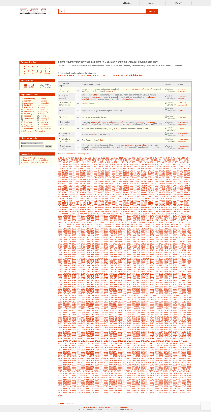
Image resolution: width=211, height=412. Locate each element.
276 (142, 171)
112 (84, 162)
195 (117, 166)
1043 (152, 216)
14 (84, 158)
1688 (170, 263)
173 (170, 164)
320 (167, 173)
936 (120, 209)
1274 (134, 233)
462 (145, 182)
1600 (166, 257)
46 (166, 158)
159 (120, 164)
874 (163, 205)
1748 (180, 267)
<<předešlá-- (71, 154)
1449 (138, 246)
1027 (79, 216)
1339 (166, 237)
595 (91, 190)
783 (102, 201)
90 (147, 160)
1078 (180, 218)
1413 (106, 244)
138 (176, 162)
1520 (65, 252)
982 (152, 212)
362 (185, 175)
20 (99, 158)
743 (91, 199)
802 (170, 201)
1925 (60, 282)
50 (177, 158)
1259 (65, 233)
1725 (74, 267)
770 (188, 199)
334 (84, 175)
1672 (97, 263)
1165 (171, 224)
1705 (115, 265)
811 (70, 203)
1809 (60, 274)
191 (102, 166)
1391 (138, 242)
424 (142, 179)
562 (106, 188)
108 (70, 162)
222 (81, 169)
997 (74, 214)
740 (81, 199)
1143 (73, 224)
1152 (113, 224)
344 (120, 175)
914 (174, 207)
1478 (138, 248)
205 (152, 166)
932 (106, 209)
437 (188, 179)
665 (77, 194)
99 (170, 160)
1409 (88, 244)
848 (70, 205)
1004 (104, 214)
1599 (161, 257)
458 (131, 182)
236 (131, 169)
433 (174, 179)
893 (99, 207)
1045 (161, 216)
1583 (88, 257)
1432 (60, 246)
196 (120, 166)
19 (96, 158)
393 (163, 177)
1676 (115, 263)
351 (145, 175)
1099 (143, 220)
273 (131, 171)
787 (117, 201)
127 (137, 162)
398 (181, 177)
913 (170, 207)
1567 (147, 255)
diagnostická (143, 122)
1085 (79, 220)
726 (163, 197)
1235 (88, 231)
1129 (143, 222)
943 (145, 209)
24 (109, 158)
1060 (97, 218)
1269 (111, 233)
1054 (69, 218)
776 (77, 201)
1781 (65, 272)
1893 (180, 278)
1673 (101, 263)
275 (138, 171)
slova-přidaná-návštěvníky (127, 75)
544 (174, 186)
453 (113, 182)
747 (106, 199)
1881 (124, 278)
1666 (69, 263)
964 (88, 212)
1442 (106, 246)
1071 (147, 218)
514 (66, 186)
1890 (166, 278)
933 (109, 209)
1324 (97, 237)
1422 (147, 244)
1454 (161, 246)
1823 (124, 274)
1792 (115, 272)
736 (66, 199)
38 (146, 158)
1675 (111, 263)
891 (91, 207)
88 (142, 160)
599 (106, 190)
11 (76, 158)
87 (139, 160)
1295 (97, 235)
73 (103, 160)
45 (164, 158)
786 (113, 201)
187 (88, 166)
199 (131, 166)
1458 (180, 246)
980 (145, 212)
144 (66, 164)
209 (167, 166)
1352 (92, 239)
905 (142, 207)
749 (113, 199)
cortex (95, 145)
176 (181, 164)
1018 (168, 214)
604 (124, 190)
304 (109, 173)
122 (119, 162)
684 (145, 194)
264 (99, 171)
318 (159, 173)
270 (120, 171)
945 (152, 209)
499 (145, 184)
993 (59, 214)
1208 (97, 229)
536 (145, 186)
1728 (88, 267)
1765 (124, 270)
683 (142, 194)
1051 (189, 216)
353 (152, 175)
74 (106, 160)
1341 (175, 237)
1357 (115, 239)
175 (178, 164)
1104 (165, 220)
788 (120, 201)
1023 (60, 216)
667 (84, 194)
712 (113, 197)
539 (156, 186)
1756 (83, 270)
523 (99, 186)
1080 (189, 218)
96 (162, 160)
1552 (79, 255)
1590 (120, 257)
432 (170, 179)
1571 (166, 255)
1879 (115, 278)
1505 (129, 250)
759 (149, 199)
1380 (88, 242)
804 (178, 201)
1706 (120, 265)
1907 (111, 280)
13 (81, 158)
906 (145, 207)
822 (109, 203)
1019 (172, 214)
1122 (112, 222)
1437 (83, 246)
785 (109, 201)
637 (109, 192)
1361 (134, 239)
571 (138, 188)
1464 (74, 248)
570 (135, 188)
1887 (152, 278)
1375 (65, 242)
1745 (166, 267)
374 (95, 177)
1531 (115, 252)
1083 (69, 220)
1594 (138, 257)
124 (126, 162)
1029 (88, 216)
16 (89, 158)
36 (140, 158)
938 (127, 209)
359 (174, 175)
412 (98, 179)
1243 (124, 231)
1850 (115, 276)
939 (131, 209)
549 (59, 188)
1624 (143, 259)
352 (149, 175)
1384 (106, 242)
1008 (122, 214)
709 (102, 197)
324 (181, 173)
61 (72, 160)
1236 (92, 231)
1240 (111, 231)
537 (149, 186)
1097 (134, 220)
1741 (147, 267)
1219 (147, 229)
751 (120, 199)
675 (113, 194)
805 (181, 201)
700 (70, 197)
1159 (145, 224)
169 (156, 164)
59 (67, 160)
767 (178, 199)
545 (178, 186)
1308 (157, 235)
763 (163, 199)
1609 (74, 259)
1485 (170, 248)
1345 (60, 239)
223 (84, 169)
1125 (125, 222)
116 (98, 162)
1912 (133, 280)
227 (99, 169)
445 (84, 182)
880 (185, 205)
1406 (74, 244)
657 (181, 192)
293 (70, 173)
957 (63, 212)
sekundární (129, 145)
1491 (65, 250)
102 (180, 160)
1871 (79, 278)
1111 (64, 222)
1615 (101, 259)
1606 (60, 259)
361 (181, 175)
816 (88, 203)
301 (99, 173)
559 (95, 188)
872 (156, 205)
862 (120, 205)
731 (181, 197)
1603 (180, 257)
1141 (64, 224)
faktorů (95, 95)
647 (145, 192)
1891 (170, 278)
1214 (124, 229)
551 (66, 188)
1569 (157, 255)
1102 (156, 220)
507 (174, 184)
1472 (111, 248)
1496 (88, 250)
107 (66, 162)
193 (109, 166)
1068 (134, 218)
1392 (143, 242)
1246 (138, 231)
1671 (92, 263)
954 (185, 209)
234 (124, 169)
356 (163, 175)
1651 (134, 261)
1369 (170, 239)
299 (91, 173)
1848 (106, 276)
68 (90, 160)
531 (127, 186)
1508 (143, 250)
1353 (97, 239)
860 (113, 205)
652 (163, 192)
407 (81, 179)
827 (127, 203)
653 (167, 192)
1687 (166, 263)
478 (70, 184)
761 (156, 199)
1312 (175, 235)
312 (138, 173)
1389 (129, 242)
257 (74, 171)
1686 (161, 263)
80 (121, 160)
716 (127, 197)
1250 (157, 231)
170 (160, 164)
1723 (65, 267)
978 (138, 212)
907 (149, 207)
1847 (101, 276)
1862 (170, 276)
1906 (106, 280)
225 (91, 169)
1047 (170, 216)
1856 (143, 276)
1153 (118, 224)
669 (91, 194)
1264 (88, 233)
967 (99, 212)
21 (102, 158)
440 (66, 182)
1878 (111, 278)
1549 (65, 255)
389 (149, 177)
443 (77, 182)
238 (138, 169)
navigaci (93, 149)
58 (64, 160)
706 (91, 197)
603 (120, 190)
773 (66, 201)
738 (74, 199)
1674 (106, 263)
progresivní (95, 122)
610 (145, 190)
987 (170, 212)
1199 (189, 227)
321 (170, 173)
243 (156, 169)
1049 (180, 216)
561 (102, 188)
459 (135, 182)
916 (181, 207)
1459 (184, 246)
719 (138, 197)
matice (103, 122)
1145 (82, 224)
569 (131, 188)
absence (151, 97)
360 (178, 175)
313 (142, 173)
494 (127, 184)
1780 (60, 272)
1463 (69, 248)
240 (145, 169)
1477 (134, 248)
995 (66, 214)
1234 (83, 231)
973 (120, 212)
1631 (175, 259)
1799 (147, 272)
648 (149, 192)
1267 (101, 233)
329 (66, 175)
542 (167, 186)
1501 (111, 250)
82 (126, 160)
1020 (177, 214)
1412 (101, 244)
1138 (183, 222)
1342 (180, 237)
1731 (101, 267)
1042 (147, 216)
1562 (124, 255)
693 (178, 194)
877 (174, 205)
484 (91, 184)
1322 (88, 237)
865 (131, 205)
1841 (74, 276)
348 (135, 175)
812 (73, 203)
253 (59, 171)
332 (77, 175)
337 (95, 175)
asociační (139, 145)
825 (120, 203)
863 (124, 205)
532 (131, 186)
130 (147, 162)
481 (81, 184)
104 (187, 160)
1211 (111, 229)
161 (127, 164)
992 (188, 212)
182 (70, 166)
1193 (162, 227)
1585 (97, 257)
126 (133, 162)
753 (127, 199)
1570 (161, 255)
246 (167, 169)
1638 (74, 261)
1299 (115, 235)
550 (63, 188)
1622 (133, 259)
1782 (69, 272)
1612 (88, 259)
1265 (92, 233)
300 (95, 173)
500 (149, 184)
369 (77, 177)
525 (106, 186)
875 (167, 205)
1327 (111, 237)
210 (170, 166)
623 (59, 192)
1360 (129, 239)
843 (185, 203)
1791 (111, 272)
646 (142, 192)
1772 (157, 270)
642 (127, 192)
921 (66, 209)
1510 (152, 250)
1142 (69, 224)
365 (63, 177)
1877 (106, 278)
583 (181, 188)
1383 (101, 242)
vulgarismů (129, 89)
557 (88, 188)
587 (63, 190)
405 (74, 179)
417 (116, 179)
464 (152, 182)
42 (156, 158)
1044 (157, 216)
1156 (131, 224)
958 (66, 212)
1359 (124, 239)
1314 (184, 235)
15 (86, 158)
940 (135, 209)
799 (160, 201)
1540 (157, 252)
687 (156, 194)
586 (59, 190)
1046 (166, 216)
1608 (69, 259)
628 (77, 192)
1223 (166, 229)
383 (127, 177)
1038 (129, 216)
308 (124, 173)
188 (91, 166)
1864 (180, 276)
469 (170, 182)
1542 (166, 252)
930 (99, 209)
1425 (161, 244)
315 (149, 173)
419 (124, 179)
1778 (184, 270)
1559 (111, 255)
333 (81, 175)
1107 (178, 220)
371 (84, 177)
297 (84, 173)
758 (145, 199)
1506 (134, 250)
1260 (69, 233)
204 (149, 166)
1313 (179, 235)
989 (178, 212)
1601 (170, 257)
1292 (83, 235)
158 (117, 164)
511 (188, 184)
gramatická (139, 89)
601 (113, 190)
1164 (167, 224)
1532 (120, 252)
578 (163, 188)
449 (99, 182)
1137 (179, 222)
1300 (120, 235)
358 (170, 175)
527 (113, 186)
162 (131, 164)
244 (160, 169)
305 (113, 173)
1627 (156, 259)
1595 (143, 257)
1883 (134, 278)
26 (115, 158)
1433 (65, 246)
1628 (161, 259)
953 (181, 209)
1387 (120, 242)
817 (91, 203)
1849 (111, 276)
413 (102, 179)
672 (102, 194)
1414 (111, 244)
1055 (74, 218)
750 (117, 199)
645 (138, 192)
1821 (115, 274)
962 (81, 212)
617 (170, 190)
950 (170, 209)
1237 (97, 231)
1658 (166, 261)
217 (63, 169)
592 (81, 190)
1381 (92, 242)
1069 (138, 218)
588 (66, 190)
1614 (97, 259)
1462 (65, 248)
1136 (174, 222)
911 (163, 207)
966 (95, 212)
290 (59, 173)
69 (93, 160)
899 (120, 207)
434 (177, 179)
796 (149, 201)
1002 (94, 214)
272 (127, 171)
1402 (189, 242)
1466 (83, 248)
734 (59, 199)
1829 (152, 274)
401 (59, 179)
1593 (134, 257)
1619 (120, 259)
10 (73, 158)
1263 (83, 233)
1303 (134, 235)
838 (167, 203)
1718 (175, 265)
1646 (111, 261)
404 (70, 179)
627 (74, 192)
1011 (136, 214)
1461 (60, 248)
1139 (187, 222)
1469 (97, 248)
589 (70, 190)
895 (106, 207)
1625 (147, 259)
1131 (152, 222)
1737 (129, 267)
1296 (101, 235)
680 (131, 194)
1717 (170, 265)
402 (63, 179)
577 (160, 188)
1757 (88, 270)
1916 (152, 280)
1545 (180, 252)
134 (162, 162)
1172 (69, 227)
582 (178, 188)
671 (99, 194)
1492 (69, 250)
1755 (79, 270)
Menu (177, 3)
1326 (106, 237)
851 (81, 205)
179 (59, 166)
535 (142, 186)
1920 (170, 280)
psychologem (128, 124)
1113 (73, 222)
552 (70, 188)
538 (152, 186)
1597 (152, 257)
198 (127, 166)
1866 (189, 276)
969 (106, 212)
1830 (156, 274)
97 (165, 160)
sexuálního (86, 99)
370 (81, 177)
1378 (79, 242)
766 (174, 199)
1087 (88, 220)
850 (77, 205)
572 (142, 188)
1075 (166, 218)
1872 (83, 278)
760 (152, 199)
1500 (106, 250)
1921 (175, 280)
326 (188, 173)
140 (183, 162)
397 (178, 177)
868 (142, 205)
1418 (129, 244)
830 (138, 203)
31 (127, 158)
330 (70, 175)
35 (138, 158)
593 (84, 190)
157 (113, 164)
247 (170, 169)
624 (63, 192)
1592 (129, 257)
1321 (83, 237)
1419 (133, 244)
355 (160, 175)
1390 (134, 242)
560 (99, 188)
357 (167, 175)
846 (63, 205)
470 (174, 182)
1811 (69, 274)
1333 (138, 237)
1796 (134, 272)
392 (160, 177)
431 (167, 179)
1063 (111, 218)
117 (101, 162)
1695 (69, 265)
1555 (92, 255)
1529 (106, 252)
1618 (115, 259)
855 (95, 205)
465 (156, 182)
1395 (157, 242)
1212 (115, 229)
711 (109, 197)
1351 (88, 239)
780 (91, 201)
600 (109, 190)
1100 (147, 220)
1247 (143, 231)
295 (77, 173)
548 (188, 186)
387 (142, 177)
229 (106, 169)
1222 (161, 229)
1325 (101, 237)
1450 (143, 246)
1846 (97, 276)
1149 (100, 224)
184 (77, 166)
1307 (152, 235)
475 (59, 184)
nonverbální (120, 122)
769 (185, 199)
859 (109, 205)
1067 (129, 218)
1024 (65, 216)
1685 (157, 263)
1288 (65, 235)
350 (142, 175)
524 (102, 186)
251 (185, 169)
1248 (147, 231)
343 (117, 175)
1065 (120, 218)
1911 (129, 280)
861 (117, 205)
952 (178, 209)
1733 (111, 267)
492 (120, 184)
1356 (111, 239)
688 (160, 194)
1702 (101, 265)
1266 (97, 233)
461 (142, 182)
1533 (124, 252)
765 (170, 199)
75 (108, 160)
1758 (92, 270)
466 (160, 182)
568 (127, 188)
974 (124, 212)
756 (138, 199)
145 (70, 164)
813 (77, 203)
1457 (175, 246)
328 (63, 175)
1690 (180, 263)
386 (138, 177)
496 (135, 184)
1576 (189, 255)
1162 (158, 224)
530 (124, 186)
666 (81, 194)
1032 (101, 216)
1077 (175, 218)
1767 (134, 270)
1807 (184, 272)
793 (138, 201)
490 (113, 184)
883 (63, 207)
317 (156, 173)
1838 (60, 276)
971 (113, 212)
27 (117, 158)
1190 (149, 227)
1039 (134, 216)
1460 (189, 246)
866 (135, 205)
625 (66, 192)
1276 (143, 233)
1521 (69, 252)
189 (95, 166)
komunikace (128, 99)
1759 (97, 270)
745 (99, 199)
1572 (170, 255)
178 (188, 164)
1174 (78, 227)
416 (113, 179)
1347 (69, 239)
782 (99, 201)
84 (131, 160)
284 (170, 171)
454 (117, 182)
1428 (175, 244)
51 (179, 158)
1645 (106, 261)
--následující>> (83, 154)
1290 (74, 235)
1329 (120, 237)
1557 (101, 255)
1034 (111, 216)
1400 (180, 242)
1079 (184, 218)
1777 (180, 270)
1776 (175, 270)
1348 (74, 239)
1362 (138, 239)
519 (84, 186)
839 (170, 203)
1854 (134, 276)
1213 (120, 229)
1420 (138, 244)
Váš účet (152, 3)
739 (77, 199)
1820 (111, 274)
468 (167, 182)
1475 (124, 248)
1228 (189, 229)
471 (178, 182)
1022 (186, 214)
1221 (156, 229)
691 (170, 194)
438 (59, 182)
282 (163, 171)
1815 (88, 274)
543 (170, 186)
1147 (91, 224)
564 (113, 188)
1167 (180, 224)
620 (181, 190)
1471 (106, 248)
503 (160, 184)
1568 (152, 255)
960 (74, 212)
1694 (65, 265)
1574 (180, 255)
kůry (145, 145)
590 (74, 190)
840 (174, 203)
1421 (143, 244)
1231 (69, 231)
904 (138, 207)
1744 (161, 267)
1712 (147, 265)
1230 (65, 231)
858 (106, 205)
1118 (94, 222)
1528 (101, 252)
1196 (176, 227)
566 (120, 188)
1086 (83, 220)
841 (177, 203)
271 (124, 171)
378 (109, 177)
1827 (143, 274)
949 (167, 209)
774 (70, 201)
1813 (78, 274)
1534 (129, 252)
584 (185, 188)
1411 (97, 244)
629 (81, 192)
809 (63, 203)
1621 (129, 259)
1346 (65, 239)
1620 (124, 259)
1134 (165, 222)
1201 (65, 229)
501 (152, 184)
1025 (69, 216)
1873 (88, 278)
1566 (143, 255)
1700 (92, 265)
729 (174, 197)
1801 (157, 272)
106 (63, 162)
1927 (69, 282)
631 (88, 192)
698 (63, 197)
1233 (79, 231)
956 (59, 212)
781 (95, 201)
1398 (170, 242)
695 (185, 194)
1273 (129, 233)
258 (77, 171)
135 (165, 162)
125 (129, 162)
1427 (170, 244)
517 (77, 186)
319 (163, 173)
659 (188, 192)
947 (160, 209)
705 (88, 197)
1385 (111, 242)
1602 (175, 257)
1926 (65, 282)
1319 (74, 237)
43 (158, 158)
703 (81, 197)
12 (78, 158)
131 (151, 162)
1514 (170, 250)
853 (88, 205)
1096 (129, 220)
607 (135, 190)
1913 (138, 280)
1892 (175, 278)
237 (135, 169)
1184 (122, 227)
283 (167, 171)
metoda (152, 122)
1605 (189, 257)
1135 (170, 222)
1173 (73, 227)
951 (174, 209)
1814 (83, 274)
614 (159, 190)
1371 (180, 239)
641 (124, 192)
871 (152, 205)
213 (181, 166)
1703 (106, 265)
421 (131, 179)
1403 (60, 244)
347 (131, 175)
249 (178, 169)
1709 (134, 265)
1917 (156, 280)
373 (91, 177)
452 (109, 182)
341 (109, 175)
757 (142, 199)
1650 (129, 261)
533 (135, 186)
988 (174, 212)
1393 (147, 242)
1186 (131, 227)
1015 (154, 214)
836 (159, 203)
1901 (83, 280)
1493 (74, 250)
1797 (138, 272)
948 (163, 209)
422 (134, 179)
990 (181, 212)
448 (95, 182)
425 (145, 179)
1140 (60, 224)
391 (156, 177)
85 (134, 160)
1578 (65, 257)
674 (109, 194)
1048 (175, 216)
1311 (170, 235)
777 (81, 201)
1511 (156, 250)
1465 (79, 248)
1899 (74, 280)
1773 (161, 270)
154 (102, 164)
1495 (83, 250)
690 (167, 194)
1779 (189, 270)
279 (152, 171)
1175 (82, 227)
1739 (138, 267)
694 (181, 194)
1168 (185, 224)
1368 (166, 239)
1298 (111, 235)
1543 (170, 252)
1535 (134, 252)
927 (88, 209)
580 (170, 188)
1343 (184, 237)
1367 (161, 239)
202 (142, 166)
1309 (161, 235)
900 (124, 207)
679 (127, 194)
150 (88, 164)
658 (185, 192)
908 (152, 207)
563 (109, 188)
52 (182, 158)
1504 (124, 250)
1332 (134, 237)
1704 (111, 265)
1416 (120, 244)
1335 (147, 237)
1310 (166, 235)
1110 (60, 222)
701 (74, 197)
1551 (74, 255)
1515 (175, 250)
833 (149, 203)
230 (109, 169)
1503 (120, 250)
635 (102, 192)
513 (63, 186)
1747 (175, 267)
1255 (180, 231)
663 (70, 194)
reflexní (85, 104)
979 (142, 212)
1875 (97, 278)
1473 (115, 248)
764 (167, 199)
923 (74, 209)
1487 (180, 248)
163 (135, 164)
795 (145, 201)
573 (145, 188)
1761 (106, 270)
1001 (90, 214)
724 (156, 197)
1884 (138, 278)
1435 (74, 246)
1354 (101, 239)
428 (156, 179)
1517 (184, 250)
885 (70, 207)
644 (135, 192)
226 (95, 169)
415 (109, 179)
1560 (115, 255)
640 (120, 192)
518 (81, 186)
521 (91, 186)
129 (144, 162)
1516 (179, 250)
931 (102, 209)
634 (99, 192)
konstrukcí (110, 91)
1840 (69, 276)
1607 (65, 259)
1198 (185, 227)
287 (181, 171)
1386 (115, 242)
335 (88, 175)
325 (185, 173)
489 (109, 184)
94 (157, 160)
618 (174, 190)
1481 (152, 248)
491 (117, 184)
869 (145, 205)
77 (113, 160)
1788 (97, 272)
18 (94, 158)
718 (134, 197)
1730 (97, 267)
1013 (145, 214)
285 (174, 171)
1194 (167, 227)
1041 (143, 216)
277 (145, 171)
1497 (92, 250)
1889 (161, 278)
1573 (175, 255)
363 (188, 175)
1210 (106, 229)
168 (152, 164)
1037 (124, 216)
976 (131, 212)
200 (135, 166)
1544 (175, 252)
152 (95, 164)
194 (113, 166)
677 (120, 194)
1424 (156, 244)
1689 (175, 263)
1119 (98, 222)
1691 (184, 263)
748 (109, 199)
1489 (189, 248)
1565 (138, 255)
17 (91, 158)
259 (81, 171)
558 (91, 188)
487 (102, 184)
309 (127, 173)
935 (117, 209)
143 (63, 164)
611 (149, 190)
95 (160, 160)
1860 (161, 276)
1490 (60, 250)
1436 (79, 246)
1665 (65, 263)
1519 (60, 252)
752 (124, 199)
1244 (129, 231)
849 (74, 205)
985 (163, 212)
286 (178, 171)
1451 (147, 246)
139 (180, 162)
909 (156, 207)
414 (106, 179)
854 (91, 205)
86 (137, 160)
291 (63, 173)
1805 (175, 272)
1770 (147, 270)
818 (95, 203)
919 (59, 209)
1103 (161, 220)
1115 (81, 222)
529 (120, 186)
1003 (99, 214)
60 (69, 160)
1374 (60, 242)
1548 (60, 255)
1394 (152, 242)
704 (84, 197)
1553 (83, 255)
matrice (112, 122)
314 (145, 173)
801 (167, 201)
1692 (189, 263)
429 (159, 179)
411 (95, 179)
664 (74, 194)
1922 (179, 280)
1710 (138, 265)
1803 (166, 272)
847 (66, 205)
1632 (179, 259)
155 (106, 164)
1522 (74, 252)
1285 (184, 233)
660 (59, 194)
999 (81, 214)
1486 (175, 248)
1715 (161, 265)
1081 (60, 220)
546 (181, 186)
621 (185, 190)
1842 (79, 276)
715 (124, 197)
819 (98, 203)
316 (152, 173)
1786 (88, 272)
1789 (101, 272)
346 (127, 175)
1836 (184, 274)
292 (66, 173)
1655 (152, 261)
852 (84, 205)
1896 (60, 280)
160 (124, 164)
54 (187, 158)
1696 (74, 265)
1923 (184, 280)
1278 (152, 233)
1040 (138, 216)
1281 (166, 233)
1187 (136, 227)
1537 (143, 252)
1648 (120, 261)
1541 (161, 252)
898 (117, 207)
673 (106, 194)
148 (81, 164)
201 (138, 166)
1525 (88, 252)
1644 (101, 261)
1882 (129, 278)
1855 (138, 276)
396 (174, 177)
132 (154, 162)
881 (188, 205)
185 (81, 166)
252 (188, 169)
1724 (69, 267)
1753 (69, 270)
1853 (129, 276)
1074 (161, 218)
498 (142, 184)
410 (91, 179)
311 (134, 173)
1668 (79, 263)
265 (102, 171)
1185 (127, 227)
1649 (124, 261)
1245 (134, 231)
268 (113, 171)
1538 (147, 252)
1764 (120, 270)
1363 (143, 239)
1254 (175, 231)
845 (59, 205)
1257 (189, 231)
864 (127, 205)
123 (122, 162)
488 (106, 184)
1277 (147, 233)
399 (185, 177)
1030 (92, 216)
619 (177, 190)
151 (91, 164)
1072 (152, 218)
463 (149, 182)
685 (149, 194)
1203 (74, 229)
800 (163, 201)
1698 (83, 265)
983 (156, 212)
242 (152, 169)
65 (82, 160)
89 (144, 160)
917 (185, 207)
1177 (91, 227)
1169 (189, 224)
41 (153, 158)
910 (160, 207)
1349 (79, 239)
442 (74, 182)
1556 (97, 255)
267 (109, 171)
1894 (184, 278)
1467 (88, 248)
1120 (103, 222)
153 (99, 164)
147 (77, 164)
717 (131, 197)
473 (185, 182)
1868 (65, 278)
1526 (92, 252)
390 (152, 177)
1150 (105, 224)
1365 (152, 239)
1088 (92, 220)
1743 (157, 267)
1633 (184, 259)
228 (102, 169)
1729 (92, 267)
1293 (88, 235)
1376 (69, 242)
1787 (92, 272)
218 (66, 169)
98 (168, 160)
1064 (115, 218)
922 (70, 209)
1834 (175, 274)
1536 (138, 252)
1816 (92, 274)
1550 (69, 255)
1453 (157, 246)
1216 (133, 229)
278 (149, 171)
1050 (184, 216)
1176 (87, 227)
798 (156, 201)
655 (174, 192)
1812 (74, 274)
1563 (129, 255)
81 (124, 160)
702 (77, 197)
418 (120, 179)
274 (135, 171)
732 (185, 197)
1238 (101, 231)
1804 (170, 272)
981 (149, 212)
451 (106, 182)
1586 (101, 257)
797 (152, 201)
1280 (161, 233)
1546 (184, 252)
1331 (129, 237)
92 (152, 160)
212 (177, 166)
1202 (69, 229)
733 (188, 197)
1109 (187, 220)
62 (75, 160)
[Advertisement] (105, 38)
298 (88, 173)
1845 (92, 276)
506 (170, 184)
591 (77, 190)
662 (66, 194)
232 (117, 169)
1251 (161, 231)
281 (160, 171)
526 (109, 186)
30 (125, 158)
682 (138, 194)
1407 (79, 244)
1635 (60, 261)
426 (149, 179)
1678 (124, 263)
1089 (97, 220)
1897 (65, 280)
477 (66, 184)
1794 (124, 272)
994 (63, 214)
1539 (152, 252)
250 (181, 169)
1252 (166, 231)
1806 (180, 272)
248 (174, 169)
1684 (152, 263)
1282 (170, 233)
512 (59, 186)
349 (138, 175)
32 (130, 158)
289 (188, 171)
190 (99, 166)
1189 (145, 227)
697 (59, 197)
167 (149, 164)
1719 (179, 265)
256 (70, 171)
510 (185, 184)
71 (98, 160)
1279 (157, 233)
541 (163, 186)
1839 (65, 276)
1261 (74, 233)
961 (77, 212)
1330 (124, 237)
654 (170, 192)
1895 (189, 278)
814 (81, 203)
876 (170, 205)
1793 (120, 272)
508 (178, 184)
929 (95, 209)
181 (66, 166)
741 (84, 199)
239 (142, 169)
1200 (60, 229)
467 (163, 182)
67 (88, 160)
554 (77, 188)
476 (63, 184)
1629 (166, 259)
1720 (184, 265)
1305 (143, 235)
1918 (161, 280)
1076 (170, 218)
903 (135, 207)
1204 (79, 229)
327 (59, 175)
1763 (115, 270)
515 (70, 186)
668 (88, 194)
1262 (79, 233)
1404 (65, 244)
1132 (156, 222)
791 (131, 201)
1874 (92, 278)
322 (174, 173)
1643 (97, 261)
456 (124, 182)
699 (66, 197)
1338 (161, 237)
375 (99, 177)
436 (185, 179)
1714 (156, 265)
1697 (79, 265)
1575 (184, 255)
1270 (115, 233)
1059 (92, 218)
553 (74, 188)
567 (124, 188)
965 (91, 212)
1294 (92, 235)
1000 (85, 214)
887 (77, 207)
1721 (189, 265)
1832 (166, 274)
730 (177, 197)
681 (135, 194)
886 (74, 207)
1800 (152, 272)
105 (59, 162)
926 (84, 209)
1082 (65, 220)
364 (59, 177)
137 (172, 162)
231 (113, 169)
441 (70, 182)
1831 (161, 274)
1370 (175, 239)
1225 (175, 229)
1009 (127, 214)
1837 (189, 274)
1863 (175, 276)
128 (140, 162)
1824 (129, 274)
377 (106, 177)
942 (142, 209)
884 (66, 207)
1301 (124, 235)
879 (181, 205)
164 (138, 164)
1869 (69, 278)
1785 (83, 272)
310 (131, 173)
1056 (79, 218)
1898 (69, 280)
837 (163, 203)
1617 (111, 259)
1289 (69, 235)
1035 (115, 216)
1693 (60, 265)
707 (95, 197)
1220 (152, 229)
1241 (115, 231)
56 (59, 160)
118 (104, 162)
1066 (124, 218)
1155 (127, 224)
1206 (88, 229)
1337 (157, 237)
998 (77, 214)
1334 (143, 237)
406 (77, 179)
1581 (79, 257)
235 (127, 169)
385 (135, 177)
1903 (92, 280)
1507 (138, 250)
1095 (124, 220)
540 (160, 186)
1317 (65, 237)
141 (187, 162)
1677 (120, 263)
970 (109, 212)
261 (88, 171)
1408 (83, 244)
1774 (166, 270)
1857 (147, 276)
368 (74, 177)
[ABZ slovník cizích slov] (33, 15)
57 (62, 160)
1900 (79, 280)
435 (181, 179)
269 (117, 171)
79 (119, 160)
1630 (170, 259)
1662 (184, 261)
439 (63, 182)
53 (184, 158)
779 (88, 201)
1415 (115, 244)
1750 (189, 267)
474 (188, 182)
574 (149, 188)
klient (118, 129)
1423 (152, 244)
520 (88, 186)
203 (145, 166)
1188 (140, 227)
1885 (143, 278)
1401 (184, 242)
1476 (129, 248)
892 (95, 207)
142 (59, 164)
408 (84, 179)
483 (88, 184)
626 (70, 192)
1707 (124, 265)
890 (88, 207)
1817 (97, 274)
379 (113, 177)
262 (91, 171)
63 (77, 160)
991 (185, 212)
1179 (100, 227)
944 (149, 209)
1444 (115, 246)
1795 (129, 272)
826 (124, 203)
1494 (79, 250)
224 (88, 169)
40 (151, 158)
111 (81, 162)
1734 (115, 267)
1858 (152, 276)
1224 (170, 229)
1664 (60, 263)
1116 (86, 222)
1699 (88, 265)
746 (102, 199)
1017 (163, 214)
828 (131, 203)
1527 (97, 252)
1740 (143, 267)
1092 (111, 220)
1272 (124, 233)
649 (152, 192)
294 (74, 173)
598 (102, 190)
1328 (115, 237)
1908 (115, 280)
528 (117, 186)
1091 (106, 220)
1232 (74, 231)
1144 (78, 224)
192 (106, 166)
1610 (79, 259)
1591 (124, 257)
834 (152, 203)
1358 (120, 239)
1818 (101, 274)
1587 (106, 257)
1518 (189, 250)
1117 (90, 222)
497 (138, 184)
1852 (124, 276)
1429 (179, 244)
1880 (120, 278)
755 (135, 199)
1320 (79, 237)
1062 (106, 218)
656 (178, 192)
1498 (97, 250)
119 (108, 162)
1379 (83, 242)
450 (102, 182)
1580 (74, 257)
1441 (101, 246)
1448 (134, 246)
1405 (69, 244)
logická (149, 89)
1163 (162, 224)
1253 (170, 231)
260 (84, 171)
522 (95, 186)
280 (156, 171)
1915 (147, 280)
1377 (74, 242)
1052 (60, 218)
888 (81, 207)
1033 (106, 216)
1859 (157, 276)
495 (131, 184)
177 (185, 164)
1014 (149, 214)
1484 (166, 248)
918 (188, 207)
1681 (138, 263)
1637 (69, 261)
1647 (115, 261)
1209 (101, 229)
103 (184, 160)
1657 (161, 261)
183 (74, 166)
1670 (88, 263)
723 (152, 197)
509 (181, 184)
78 (116, 160)
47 (169, 158)
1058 (88, 218)
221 (77, 169)
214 (185, 166)
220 (74, 169)
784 (106, 201)
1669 (83, 263)
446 (88, 182)
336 (91, 175)
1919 (166, 280)
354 (156, 175)
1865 (184, 276)
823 (113, 203)
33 (133, 158)
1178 (96, 227)
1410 (92, 244)
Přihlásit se (126, 3)
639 (117, 192)
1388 (124, 242)
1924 (189, 280)
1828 (147, 274)
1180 (105, 227)
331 (74, 175)
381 (120, 177)
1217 (138, 229)
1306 (147, 235)
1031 (97, 216)
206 (156, 166)
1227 (184, 229)
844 (188, 203)
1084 (74, 220)
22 (104, 158)
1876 (101, 278)
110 (77, 162)
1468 (92, 248)
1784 (79, 272)
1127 (134, 222)
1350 (83, 239)
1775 (170, 270)
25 (112, 158)
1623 (138, 259)
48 (171, 158)
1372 (184, 239)
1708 (129, 265)
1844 (88, 276)
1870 (74, 278)
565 (117, 188)
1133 (161, 222)
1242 (120, 231)
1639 (79, 261)
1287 (60, 235)
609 (142, 190)
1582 (83, 257)
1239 (106, 231)
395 (170, 177)
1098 (138, 220)
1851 (120, 276)
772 (63, 201)
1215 (129, 229)
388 (145, 177)
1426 (166, 244)
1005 (108, 214)
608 (138, 190)
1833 (170, 274)
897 (113, 207)
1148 (96, 224)
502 (156, 184)
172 (167, 164)
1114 (77, 222)
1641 (88, 261)
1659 (170, 261)
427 (152, 179)
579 (167, 188)
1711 (143, 265)
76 (111, 160)
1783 (74, 272)
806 (185, 201)
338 (99, 175)
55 (189, 158)
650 (156, 192)
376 (102, 177)
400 (188, 177)
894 (102, 207)
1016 (159, 214)
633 (95, 192)
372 (88, 177)
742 (88, 199)
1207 (92, 229)
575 (152, 188)
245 (163, 169)
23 (107, 158)
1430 (184, 244)
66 (85, 160)
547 (185, 186)
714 (120, 197)
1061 (101, 218)
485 (95, 184)
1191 (153, 227)
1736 (124, 267)
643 (131, 192)
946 (156, 209)
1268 (106, 233)
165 (142, 164)
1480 (147, 248)
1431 (189, 244)
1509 (147, 250)
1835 (179, 274)
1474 (120, 248)
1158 (140, 224)
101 (176, 160)
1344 (189, 237)
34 (135, 158)
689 (163, 194)
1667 (74, 263)
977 (135, 212)
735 (63, 199)
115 (94, 162)
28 (120, 158)
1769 (143, 270)
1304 (138, 235)
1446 (124, 246)
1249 (152, 231)
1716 (166, 265)
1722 (60, 267)
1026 (74, 216)
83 (129, 160)
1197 (180, 227)
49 (174, 158)
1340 (170, 237)
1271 (120, 233)
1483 (161, 248)
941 (138, 209)
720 (142, 197)
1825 (133, 274)
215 (188, 166)
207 (160, 166)
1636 (65, 261)
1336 (152, 237)
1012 (140, 214)
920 (63, 209)
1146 (87, 224)
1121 (107, 222)
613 (156, 190)
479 (74, 184)
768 (181, 199)
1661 (180, 261)
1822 (120, 274)
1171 (64, 227)
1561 (120, 255)
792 (135, 201)
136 (169, 162)
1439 (92, 246)
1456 (170, 246)
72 (100, 160)
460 (138, 182)
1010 (131, 214)
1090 (101, 220)
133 (158, 162)
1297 (106, 235)
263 (95, 171)
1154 (122, 224)
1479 (143, 248)
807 (188, 201)
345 (124, 175)
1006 (113, 214)
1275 (138, 233)
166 (145, 164)
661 (63, 194)
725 (159, 197)
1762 (111, 270)
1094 (120, 220)
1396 (161, 242)
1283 (175, 233)
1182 (113, 227)
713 (116, 197)
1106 (174, 220)
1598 (157, 257)
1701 (97, 265)
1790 (106, 272)
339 (102, 175)
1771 (152, 270)
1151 (109, 224)
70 (95, 160)
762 (160, 199)
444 (81, 182)
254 (63, 171)
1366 (157, 239)
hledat (152, 11)
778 (84, 201)
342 (113, 175)
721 (145, 197)
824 (116, 203)
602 (117, 190)
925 (81, 209)
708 (99, 197)
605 (127, 190)
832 (145, 203)
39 (148, 158)
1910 (124, 280)
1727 (83, 267)
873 (160, 205)
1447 (129, 246)
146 (74, 164)
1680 (134, 263)
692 (174, 194)
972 (117, 212)
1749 (184, 267)
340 (106, 175)
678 (124, 194)
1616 (106, 259)
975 (127, 212)
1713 (152, 265)
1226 (179, 229)
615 (163, 190)
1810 (65, 274)
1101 (152, 220)
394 (167, 177)
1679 (129, 263)
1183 (118, 227)
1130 (147, 222)
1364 (147, 239)
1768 (138, 270)
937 (124, 209)
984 (160, 212)
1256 (184, 231)
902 (131, 207)
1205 (83, 229)
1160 (149, 224)
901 (127, 207)
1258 (60, 233)
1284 (180, 233)
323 (177, 173)
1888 (157, 278)
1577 (60, 257)
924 (77, 209)
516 (74, 186)
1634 (189, 259)
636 (106, 192)
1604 (184, 257)
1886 (147, 278)
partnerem (97, 97)
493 (124, 184)
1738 (134, 267)
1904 (97, 280)
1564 (134, 255)
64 (80, 160)
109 (74, 162)
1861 (166, 276)
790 (127, 201)
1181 (109, 227)
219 (70, 169)
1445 (120, 246)
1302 (129, 235)
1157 (136, 224)
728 (170, 197)
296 (81, 173)
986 (167, 212)
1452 (152, 246)
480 (77, 184)
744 (95, 199)
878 (178, 205)
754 (131, 199)
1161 (153, 224)
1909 (120, 280)
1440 (97, 246)
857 (102, 205)
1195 (171, 227)
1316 (60, 237)
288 (185, 171)
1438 (88, 246)
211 (174, 166)
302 (102, 173)
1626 (152, 259)
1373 (189, 239)
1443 (111, 246)
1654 (147, 261)
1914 (143, 280)
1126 (130, 222)
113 (87, 162)
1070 (143, 218)
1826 (138, 274)
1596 (147, 257)
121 (115, 162)
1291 (79, 235)
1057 (83, 218)
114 (91, 162)
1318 (69, 237)
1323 (92, 237)
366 (66, 177)
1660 (175, 261)
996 (70, 214)
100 (173, 160)
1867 (60, 278)
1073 (157, 218)
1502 (115, 250)
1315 (189, 235)
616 (167, 190)
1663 (189, 261)
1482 (157, 248)
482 (84, 184)
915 (177, 207)
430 (163, 179)
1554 (88, 255)
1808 (189, 272)
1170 (60, 227)
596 (95, 190)
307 (120, 173)
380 (117, 177)
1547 (189, 252)
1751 (60, 270)
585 (188, 188)
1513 (166, 250)
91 (150, 160)
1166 (176, 224)
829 (134, 203)
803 (174, 201)
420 (127, 179)
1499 (101, 250)
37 (143, 158)
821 (106, 203)
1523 (79, 252)
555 (81, 188)
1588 (111, 257)
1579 (69, 257)
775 (74, 201)
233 (120, 169)
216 (59, 169)
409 (88, 179)
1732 (106, 267)
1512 (161, 250)
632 (91, 192)
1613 (92, 259)
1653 (143, 261)
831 (142, 203)
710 (106, 197)
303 (106, 173)
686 (152, 194)
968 (102, 212)
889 (84, 207)
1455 (166, 246)
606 (131, 190)
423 (138, 179)
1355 (106, 239)
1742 (152, 267)
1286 (189, 233)
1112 (68, 222)
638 (113, 192)
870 (149, 205)
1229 (60, 231)
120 (111, 162)
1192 (158, 227)
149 (84, 164)
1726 (79, 267)
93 (155, 160)
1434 (69, 246)
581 (174, 188)
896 (109, 207)
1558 (106, 255)
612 (152, 190)
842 (181, 203)
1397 (166, 242)
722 (149, 197)
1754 (74, 270)
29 (122, 158)
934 (113, 209)
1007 (117, 214)
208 (163, 166)
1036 (120, 216)
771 (59, 201)
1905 (101, 280)
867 (138, 205)
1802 (161, 272)
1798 (143, 272)
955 (188, 209)
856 (99, 205)
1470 (101, 248)
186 (84, 166)
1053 (65, 218)
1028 (83, 216)
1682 (143, 263)
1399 (175, 242)
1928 (74, 282)
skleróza (95, 134)
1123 (116, 222)
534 (138, 186)
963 (84, 212)
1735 (120, 267)
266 (106, 171)
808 (59, 203)
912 (167, 207)
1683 (147, 263)
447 (91, 182)
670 (95, 194)
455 (120, 182)
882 (59, 207)
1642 (92, 261)
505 (167, 184)
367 (70, 177)
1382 (97, 242)
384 (131, 177)
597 (99, 190)
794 (142, 201)
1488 (184, 248)
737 (70, 199)
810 (66, 203)
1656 (157, 261)
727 (167, 197)
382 (124, 177)
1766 (129, 270)
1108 (183, 220)
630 (84, 192)
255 (66, 171)
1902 (88, 280)
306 (117, 173)
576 (156, 188)
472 (181, 182)
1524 (83, 252)
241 (149, 169)
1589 (115, 257)
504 (163, 184)
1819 (106, 274)
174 (174, 164)
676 (117, 194)
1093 (115, 220)
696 (188, 194)
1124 (121, 222)
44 (161, 158)
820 (102, 203)
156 (109, 164)
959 (70, 212)
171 (163, 164)
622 (188, 190)
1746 (170, 267)
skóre (101, 140)
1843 (83, 276)
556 (84, 188)
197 (124, 166)
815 (84, 203)
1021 (182, 214)
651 (160, 192)
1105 (170, 220)
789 (124, 201)
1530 (111, 252)
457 (127, 182)
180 (63, 166)
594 (88, 190)
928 (91, 209)
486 (99, 184)
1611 (83, 259)
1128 (139, 222)
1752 (65, 270)
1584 (92, 257)
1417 (124, 244)
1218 (143, 229)
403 (66, 179)
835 (156, 203)
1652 (138, 261)
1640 (83, 261)
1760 (101, 270)
